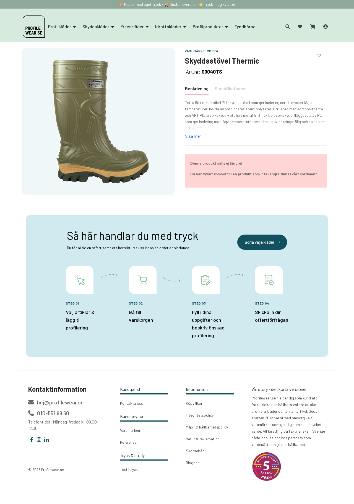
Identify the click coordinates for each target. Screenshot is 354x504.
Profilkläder (60, 26)
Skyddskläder (96, 26)
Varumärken (130, 430)
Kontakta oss (131, 403)
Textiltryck (129, 469)
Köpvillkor (194, 403)
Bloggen (192, 462)
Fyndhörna (245, 26)
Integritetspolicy (200, 415)
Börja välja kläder (259, 242)
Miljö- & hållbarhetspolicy (207, 427)
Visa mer (193, 136)
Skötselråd (195, 450)
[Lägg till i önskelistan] (319, 54)
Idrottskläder (168, 26)
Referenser (129, 442)
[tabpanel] (256, 119)
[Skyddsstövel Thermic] (98, 121)
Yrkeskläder (133, 26)
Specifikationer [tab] (230, 88)
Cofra (212, 51)
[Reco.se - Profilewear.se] (266, 466)
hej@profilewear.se (60, 402)
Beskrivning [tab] (197, 88)
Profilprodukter (208, 26)
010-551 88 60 (52, 413)
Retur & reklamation (203, 439)
